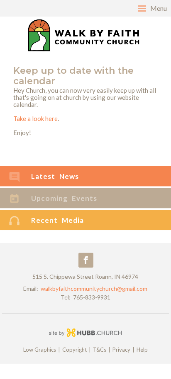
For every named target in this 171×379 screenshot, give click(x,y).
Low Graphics (39, 349)
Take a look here (35, 118)
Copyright (74, 349)
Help (142, 349)
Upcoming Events (64, 198)
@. (94, 288)
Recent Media (57, 220)
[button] (85, 8)
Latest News (55, 176)
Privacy (121, 349)
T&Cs (99, 349)
